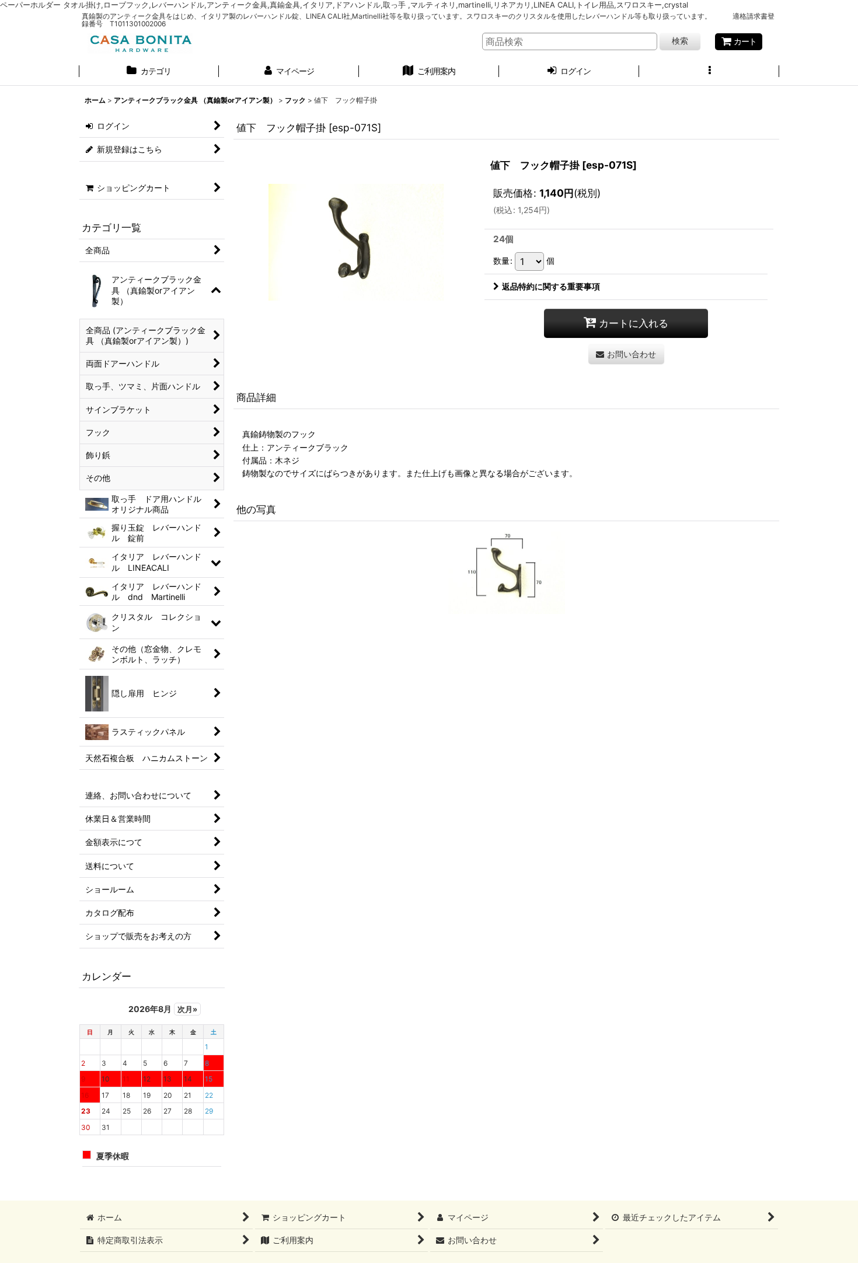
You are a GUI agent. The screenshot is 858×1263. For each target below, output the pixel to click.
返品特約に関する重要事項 (551, 286)
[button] (709, 72)
